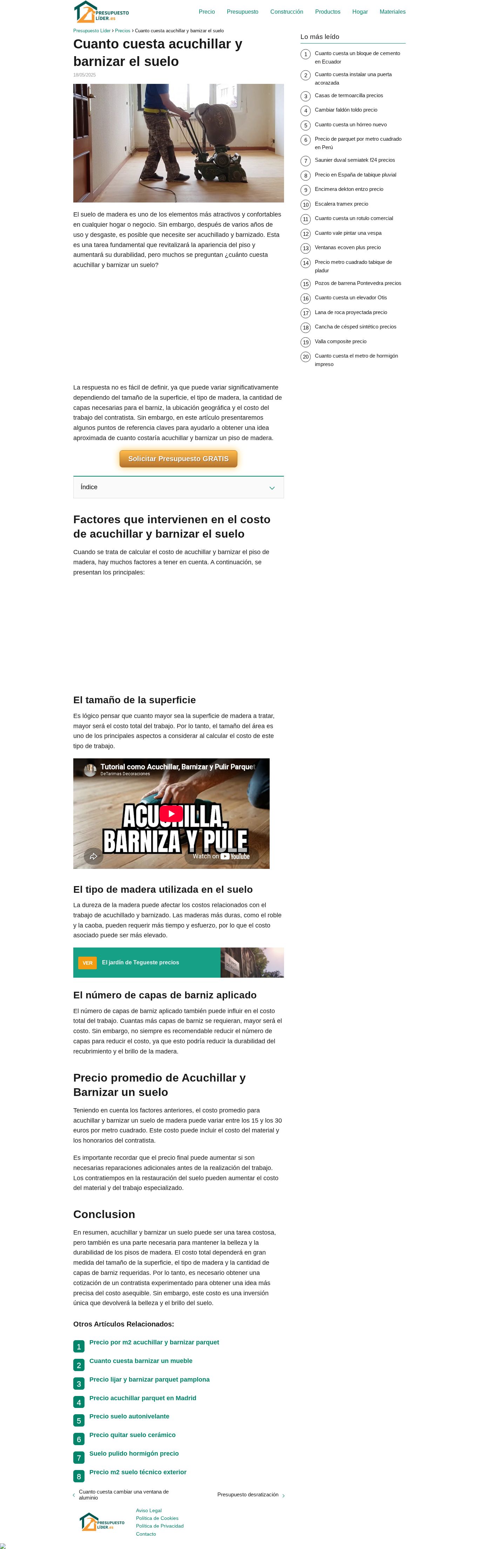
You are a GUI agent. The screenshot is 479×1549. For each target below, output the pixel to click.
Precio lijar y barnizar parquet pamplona (149, 1379)
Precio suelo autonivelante (129, 1416)
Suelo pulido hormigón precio (134, 1453)
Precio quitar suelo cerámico (132, 1434)
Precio (207, 12)
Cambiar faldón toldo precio (346, 110)
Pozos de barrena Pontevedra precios (358, 283)
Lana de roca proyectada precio (351, 312)
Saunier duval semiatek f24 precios (355, 160)
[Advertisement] (178, 326)
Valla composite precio (340, 341)
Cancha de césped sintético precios (356, 327)
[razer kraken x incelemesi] (239, 1546)
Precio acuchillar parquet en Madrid (142, 1398)
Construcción (286, 12)
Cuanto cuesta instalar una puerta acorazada (353, 78)
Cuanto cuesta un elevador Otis (351, 297)
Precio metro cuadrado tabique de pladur (353, 266)
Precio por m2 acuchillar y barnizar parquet (154, 1342)
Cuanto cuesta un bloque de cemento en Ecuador (357, 57)
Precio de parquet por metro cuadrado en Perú (358, 143)
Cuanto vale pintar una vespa (348, 233)
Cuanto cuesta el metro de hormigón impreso (356, 360)
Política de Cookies (157, 1518)
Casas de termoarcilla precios (349, 95)
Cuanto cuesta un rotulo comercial (354, 218)
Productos (327, 12)
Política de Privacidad (160, 1526)
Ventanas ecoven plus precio (348, 247)
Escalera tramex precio (341, 204)
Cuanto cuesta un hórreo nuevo (351, 124)
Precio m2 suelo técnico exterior (138, 1472)
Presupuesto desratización (247, 1494)
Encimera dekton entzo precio (349, 189)
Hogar (360, 12)
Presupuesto (242, 12)
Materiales (393, 12)
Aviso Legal (149, 1510)
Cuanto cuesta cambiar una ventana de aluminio (124, 1495)
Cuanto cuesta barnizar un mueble (141, 1360)
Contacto (146, 1534)
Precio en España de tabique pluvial (355, 175)
